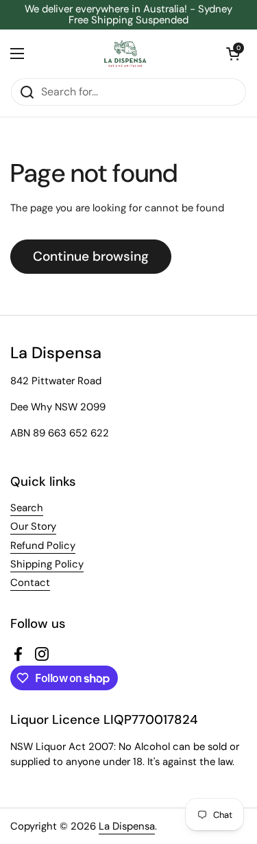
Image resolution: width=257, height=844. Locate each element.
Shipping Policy (47, 564)
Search (26, 508)
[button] (233, 53)
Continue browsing (91, 256)
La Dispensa (127, 826)
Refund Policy (42, 545)
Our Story (33, 526)
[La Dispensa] (125, 53)
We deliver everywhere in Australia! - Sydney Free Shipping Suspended (128, 14)
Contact (30, 582)
